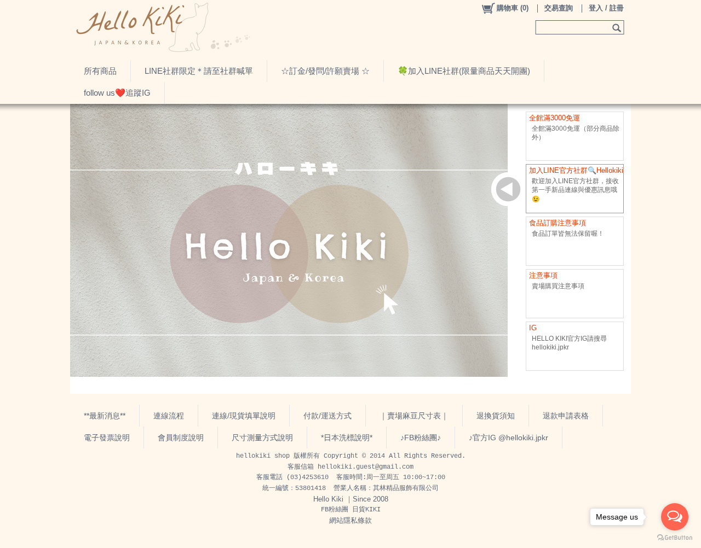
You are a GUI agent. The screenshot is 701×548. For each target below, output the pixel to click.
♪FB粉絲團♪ (420, 437)
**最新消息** (104, 415)
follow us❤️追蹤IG (117, 92)
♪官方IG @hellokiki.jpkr (508, 437)
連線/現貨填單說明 (243, 415)
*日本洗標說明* (346, 437)
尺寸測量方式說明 (262, 437)
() (512, 8)
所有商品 (100, 70)
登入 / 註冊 (606, 8)
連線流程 (168, 415)
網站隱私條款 (350, 520)
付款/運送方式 (327, 415)
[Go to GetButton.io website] (674, 537)
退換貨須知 (495, 415)
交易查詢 (558, 8)
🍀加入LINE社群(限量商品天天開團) (464, 70)
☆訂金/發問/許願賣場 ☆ (325, 70)
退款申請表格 (566, 415)
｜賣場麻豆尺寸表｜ (414, 415)
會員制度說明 (181, 437)
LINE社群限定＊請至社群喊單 (199, 70)
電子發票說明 (107, 437)
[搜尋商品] (618, 27)
